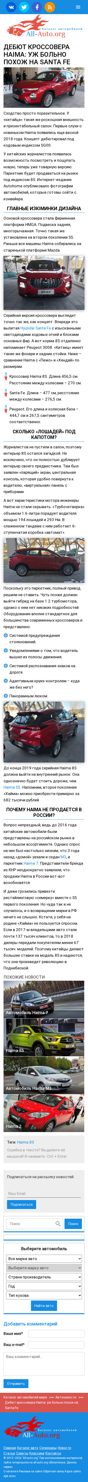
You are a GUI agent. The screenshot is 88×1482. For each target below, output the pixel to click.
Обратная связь (53, 1471)
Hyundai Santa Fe (35, 328)
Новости (64, 1448)
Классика (36, 1453)
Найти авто (44, 1306)
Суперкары (48, 1448)
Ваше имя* (13, 1333)
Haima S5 (12, 787)
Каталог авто (27, 1448)
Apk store (9, 1476)
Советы (22, 1453)
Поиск (73, 1224)
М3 (63, 857)
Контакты (53, 1453)
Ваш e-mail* (14, 1344)
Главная (10, 1448)
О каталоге (11, 1471)
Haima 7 (31, 863)
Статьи (9, 1453)
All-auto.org (44, 26)
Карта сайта (73, 1471)
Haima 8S (25, 1142)
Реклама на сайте (30, 1471)
